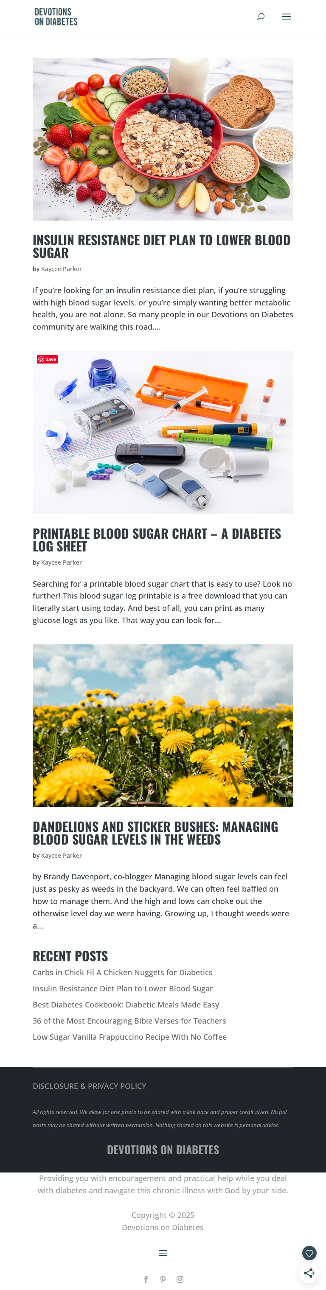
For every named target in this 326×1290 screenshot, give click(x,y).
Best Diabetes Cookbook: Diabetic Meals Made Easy (126, 1004)
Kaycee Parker (61, 269)
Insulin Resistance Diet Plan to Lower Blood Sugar (162, 246)
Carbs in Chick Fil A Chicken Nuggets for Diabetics (123, 972)
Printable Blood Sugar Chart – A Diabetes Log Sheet (157, 539)
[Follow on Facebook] (146, 1279)
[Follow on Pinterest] (163, 1279)
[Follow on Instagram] (180, 1279)
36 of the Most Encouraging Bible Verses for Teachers (129, 1021)
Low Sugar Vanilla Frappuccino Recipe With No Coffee (130, 1037)
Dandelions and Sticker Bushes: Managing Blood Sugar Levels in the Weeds (155, 832)
